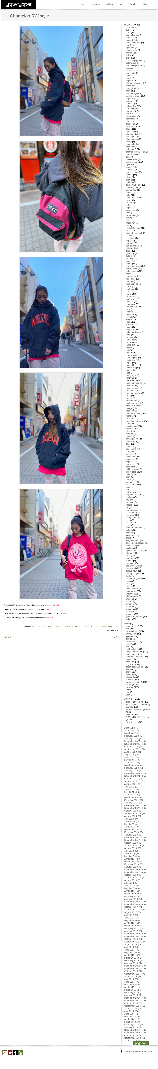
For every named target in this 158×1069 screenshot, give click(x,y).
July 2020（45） (132, 819)
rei (127, 507)
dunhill (129, 192)
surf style (130, 558)
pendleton (130, 459)
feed (20, 1053)
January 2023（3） (133, 738)
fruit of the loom (133, 228)
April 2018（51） (132, 891)
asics (128, 55)
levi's (85, 626)
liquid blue (130, 360)
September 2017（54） (136, 909)
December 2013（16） (135, 1030)
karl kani (130, 324)
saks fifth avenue (134, 528)
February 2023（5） (134, 736)
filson (128, 220)
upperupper (131, 591)
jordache (130, 314)
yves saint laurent (134, 616)
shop (122, 4)
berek (128, 78)
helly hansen (132, 271)
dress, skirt (131, 634)
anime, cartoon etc (39, 626)
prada (128, 479)
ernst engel (131, 202)
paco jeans (131, 449)
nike (128, 431)
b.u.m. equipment (134, 60)
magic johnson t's (134, 383)
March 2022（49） (133, 765)
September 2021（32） (136, 781)
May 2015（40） (132, 984)
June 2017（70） (133, 917)
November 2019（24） (135, 840)
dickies (129, 175)
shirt (128, 672)
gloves (129, 639)
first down (130, 223)
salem (129, 530)
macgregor (131, 375)
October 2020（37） (134, 811)
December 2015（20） (135, 966)
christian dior (132, 134)
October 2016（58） (134, 939)
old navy (130, 441)
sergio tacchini (132, 540)
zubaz (129, 619)
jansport (78, 626)
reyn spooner (132, 510)
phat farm (130, 467)
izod (128, 291)
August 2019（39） (134, 848)
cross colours (132, 162)
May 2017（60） (132, 920)
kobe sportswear (133, 332)
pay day (129, 454)
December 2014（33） (135, 998)
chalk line (130, 124)
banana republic (133, 65)
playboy (129, 474)
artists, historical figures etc (139, 709)
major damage (132, 388)
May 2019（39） (132, 856)
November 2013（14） (135, 1032)
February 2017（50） (135, 928)
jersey (129, 644)
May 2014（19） (132, 1016)
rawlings (130, 497)
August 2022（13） (134, 752)
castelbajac (131, 116)
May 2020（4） (132, 824)
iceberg (129, 286)
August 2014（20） (134, 1008)
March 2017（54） (133, 925)
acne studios (132, 35)
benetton (130, 75)
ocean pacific (132, 439)
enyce (129, 200)
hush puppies (132, 284)
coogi (128, 157)
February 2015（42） (135, 992)
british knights (132, 93)
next (115, 636)
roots (128, 520)
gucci (128, 261)
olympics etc (132, 722)
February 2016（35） (135, 960)
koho (128, 335)
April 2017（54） (132, 923)
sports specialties (134, 550)
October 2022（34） (134, 746)
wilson (129, 601)
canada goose (132, 108)
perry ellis (130, 464)
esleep (129, 205)
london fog (131, 368)
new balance (132, 426)
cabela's (130, 103)
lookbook (110, 4)
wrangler (130, 611)
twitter (10, 1053)
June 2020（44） (133, 821)
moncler (129, 416)
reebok (129, 505)
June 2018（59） (133, 885)
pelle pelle (130, 456)
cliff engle (130, 136)
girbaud (129, 248)
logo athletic (131, 365)
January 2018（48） (134, 899)
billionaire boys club (135, 83)
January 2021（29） (134, 802)
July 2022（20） (132, 754)
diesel (128, 177)
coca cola (130, 144)
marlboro (130, 390)
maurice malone (133, 393)
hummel (129, 281)
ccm (128, 121)
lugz (128, 373)
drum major (131, 190)
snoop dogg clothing (135, 543)
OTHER (91, 626)
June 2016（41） (133, 950)
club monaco (132, 139)
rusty (128, 525)
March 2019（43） (133, 861)
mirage (129, 408)
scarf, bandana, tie (134, 667)
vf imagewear (132, 596)
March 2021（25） (133, 797)
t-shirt (117, 626)
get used (130, 243)
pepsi (128, 462)
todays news (132, 571)
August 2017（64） (134, 912)
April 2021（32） (132, 794)
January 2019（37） (134, 867)
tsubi (128, 583)
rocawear (130, 515)
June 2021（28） (133, 789)
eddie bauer (131, 197)
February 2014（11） (134, 1024)
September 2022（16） (136, 749)
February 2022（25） (135, 768)
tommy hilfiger (132, 573)
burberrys (130, 101)
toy (127, 692)
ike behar (130, 289)
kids (128, 646)
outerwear (130, 654)
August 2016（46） (134, 944)
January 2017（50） (134, 931)
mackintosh (131, 380)
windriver (130, 604)
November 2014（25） (135, 1000)
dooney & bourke (134, 185)
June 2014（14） (133, 1014)
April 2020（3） (132, 826)
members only (132, 400)
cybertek (130, 164)
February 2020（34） (135, 832)
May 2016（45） (132, 952)
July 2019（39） (132, 851)
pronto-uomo (132, 484)
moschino (130, 418)
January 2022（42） (134, 770)
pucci (128, 487)
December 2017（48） (135, 901)
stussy (129, 555)
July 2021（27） (132, 787)
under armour (132, 589)
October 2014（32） (134, 1003)
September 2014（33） (136, 1006)
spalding (130, 548)
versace (129, 594)
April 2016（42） (132, 955)
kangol (129, 319)
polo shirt (130, 662)
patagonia (130, 451)
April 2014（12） (132, 1019)
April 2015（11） (132, 987)
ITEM (71, 626)
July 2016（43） (132, 947)
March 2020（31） (133, 829)
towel (128, 690)
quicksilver (131, 492)
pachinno (130, 446)
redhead (129, 502)
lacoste (129, 342)
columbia (130, 149)
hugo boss (131, 279)
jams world (131, 299)
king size (130, 329)
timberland (131, 568)
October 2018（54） (134, 875)
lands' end (130, 345)
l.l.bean (129, 340)
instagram (95, 4)
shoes (129, 674)
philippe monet (132, 469)
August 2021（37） (134, 784)
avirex (129, 58)
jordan (129, 317)
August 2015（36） (134, 976)
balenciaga (131, 63)
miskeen (130, 411)
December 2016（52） (135, 933)
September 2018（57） (136, 877)
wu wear (130, 614)
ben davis (130, 73)
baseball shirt (132, 631)
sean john (130, 535)
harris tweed (131, 269)
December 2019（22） (135, 837)
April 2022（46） (132, 762)
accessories (131, 626)
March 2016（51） (133, 958)
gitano (129, 251)
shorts (129, 677)
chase (129, 129)
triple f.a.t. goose (134, 578)
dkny (128, 180)
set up (129, 669)
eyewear (130, 636)
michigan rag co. (133, 403)
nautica (129, 423)
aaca (128, 32)
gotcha (129, 256)
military (129, 714)
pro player (130, 482)
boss (128, 91)
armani (129, 53)
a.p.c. (128, 30)
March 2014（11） (133, 1022)
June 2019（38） (133, 853)
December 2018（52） (135, 869)
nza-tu (129, 436)
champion (64, 626)
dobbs (129, 182)
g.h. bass (130, 238)
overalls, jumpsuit (134, 657)
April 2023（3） (132, 730)
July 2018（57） (132, 883)
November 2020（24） (135, 808)
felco (128, 213)
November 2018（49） (135, 872)
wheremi (130, 599)
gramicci (130, 258)
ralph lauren (131, 494)
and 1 (128, 45)
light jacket (131, 649)
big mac (129, 80)
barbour (129, 68)
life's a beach (132, 355)
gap (127, 241)
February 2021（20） (135, 800)
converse (130, 154)
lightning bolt (132, 357)
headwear (130, 641)
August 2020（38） (134, 816)
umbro (129, 586)
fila (127, 218)
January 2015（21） (134, 995)
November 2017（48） (135, 904)
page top (140, 1043)
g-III (128, 235)
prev (7, 636)
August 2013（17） (134, 1040)
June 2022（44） (133, 757)
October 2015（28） (134, 971)
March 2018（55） (133, 893)
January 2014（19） (134, 1027)
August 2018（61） (134, 880)
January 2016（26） (134, 963)
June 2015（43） (133, 982)
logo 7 (129, 362)
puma (128, 489)
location (133, 4)
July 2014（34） (132, 1011)
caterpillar (130, 119)
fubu (128, 230)
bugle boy (130, 98)
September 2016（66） (136, 941)
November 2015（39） (135, 968)
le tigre (129, 347)
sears (128, 538)
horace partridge (133, 276)
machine (130, 378)
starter (129, 553)
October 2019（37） (134, 843)
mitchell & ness (133, 413)
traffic (128, 576)
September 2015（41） (136, 974)
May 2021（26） (132, 792)
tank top (129, 687)
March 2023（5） (133, 733)
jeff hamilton (131, 307)
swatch (129, 561)
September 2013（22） (136, 1038)
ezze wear (131, 210)
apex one (130, 48)
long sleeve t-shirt (134, 651)
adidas (129, 37)
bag (49, 626)
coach (129, 142)
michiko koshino (133, 406)
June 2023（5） (132, 728)
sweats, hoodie (107, 626)
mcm (128, 395)
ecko (128, 195)
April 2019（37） (132, 859)
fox (127, 225)
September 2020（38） (136, 813)
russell (129, 522)
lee (127, 350)
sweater (129, 679)
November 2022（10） (135, 744)
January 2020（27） (134, 835)
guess (129, 263)
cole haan (130, 147)
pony (128, 477)
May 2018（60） (132, 888)
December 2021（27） (135, 773)
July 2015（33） (132, 979)
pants (98, 626)
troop (128, 581)
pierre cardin (132, 472)
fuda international (134, 233)
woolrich (130, 609)
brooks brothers (133, 96)
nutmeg (129, 434)
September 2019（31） (136, 845)
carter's (129, 114)
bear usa (130, 70)
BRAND (56, 626)
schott (129, 533)
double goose (132, 187)
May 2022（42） (132, 760)
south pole (131, 545)
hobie (128, 274)
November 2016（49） (135, 936)
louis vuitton (131, 370)
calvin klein (131, 106)
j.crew (129, 294)
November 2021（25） (135, 776)
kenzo (129, 327)
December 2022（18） (135, 741)
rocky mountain (133, 517)
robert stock (131, 512)
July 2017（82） (132, 915)
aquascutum (131, 50)
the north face (132, 566)
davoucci (130, 169)
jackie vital (131, 296)
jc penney (130, 304)
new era (129, 428)
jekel (128, 309)
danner (129, 167)
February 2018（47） (135, 896)
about (145, 4)
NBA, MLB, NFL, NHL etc (137, 717)
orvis (128, 444)
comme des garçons (135, 152)
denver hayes (132, 172)
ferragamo (130, 215)
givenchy (130, 253)
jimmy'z (129, 312)
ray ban (129, 500)
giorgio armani (132, 246)
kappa (129, 322)
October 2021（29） (134, 778)
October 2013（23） (134, 1035)
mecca (129, 398)
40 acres (130, 27)
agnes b (129, 40)
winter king (131, 606)
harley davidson (133, 266)
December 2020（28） (135, 805)
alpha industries (133, 42)
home (82, 4)
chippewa (130, 131)
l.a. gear (130, 337)
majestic (130, 385)
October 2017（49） (134, 907)
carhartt (129, 111)
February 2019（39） (135, 864)
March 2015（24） (133, 990)
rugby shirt (131, 664)
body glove (131, 88)
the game (130, 563)
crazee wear (131, 159)
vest (128, 695)
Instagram (4, 1053)
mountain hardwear (135, 421)
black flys (130, 86)
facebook (15, 1053)
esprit (128, 207)
